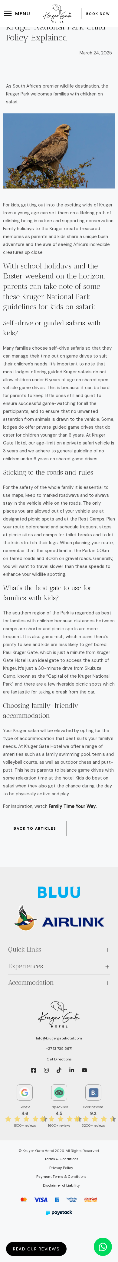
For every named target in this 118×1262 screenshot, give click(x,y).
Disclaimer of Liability (61, 1185)
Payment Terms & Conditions (61, 1176)
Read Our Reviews (36, 1249)
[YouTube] (84, 1070)
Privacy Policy (61, 1167)
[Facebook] (33, 1070)
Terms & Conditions (61, 1159)
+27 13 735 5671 (59, 1048)
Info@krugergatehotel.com (59, 1038)
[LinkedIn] (71, 1070)
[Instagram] (46, 1070)
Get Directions (59, 1059)
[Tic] (59, 1070)
